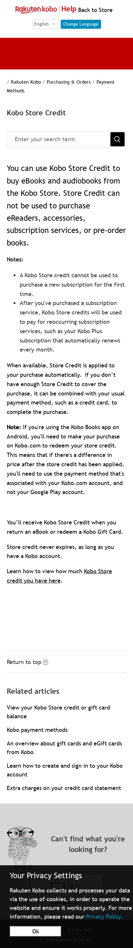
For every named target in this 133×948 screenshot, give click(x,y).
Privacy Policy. (104, 916)
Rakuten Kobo (26, 82)
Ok (35, 931)
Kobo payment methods (37, 729)
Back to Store (95, 10)
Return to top (24, 662)
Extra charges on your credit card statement (64, 788)
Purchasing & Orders (69, 82)
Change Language (80, 24)
